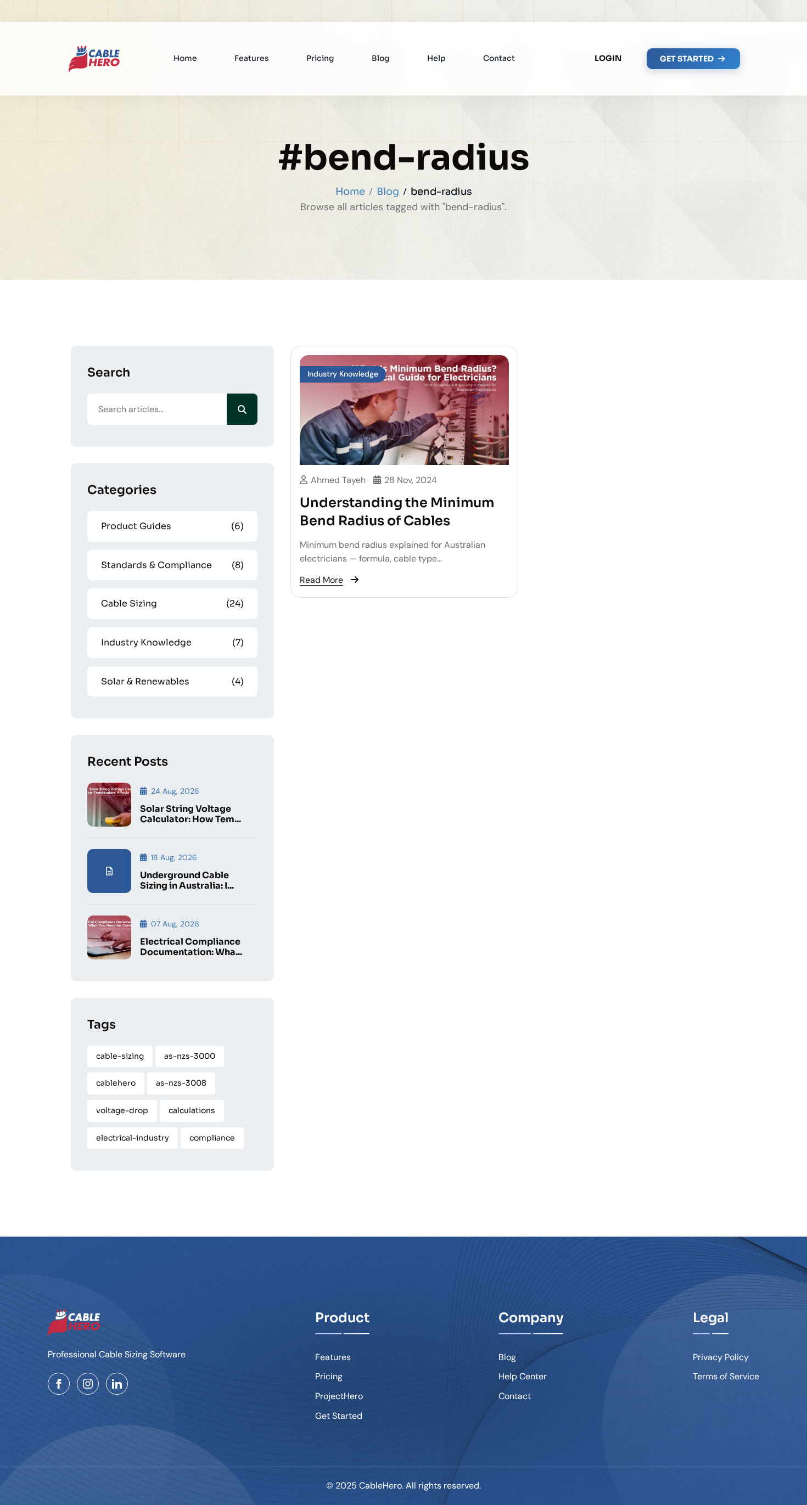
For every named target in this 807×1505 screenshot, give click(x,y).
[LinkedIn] (117, 1384)
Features (251, 58)
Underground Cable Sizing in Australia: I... (187, 880)
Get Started (338, 1416)
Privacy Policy (721, 1357)
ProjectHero (339, 1396)
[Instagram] (88, 1384)
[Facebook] (59, 1384)
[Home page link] (94, 59)
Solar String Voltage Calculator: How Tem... (190, 814)
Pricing (320, 58)
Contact (499, 58)
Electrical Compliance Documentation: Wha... (191, 947)
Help (436, 58)
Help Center (522, 1376)
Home (185, 58)
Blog (381, 58)
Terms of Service (726, 1376)
